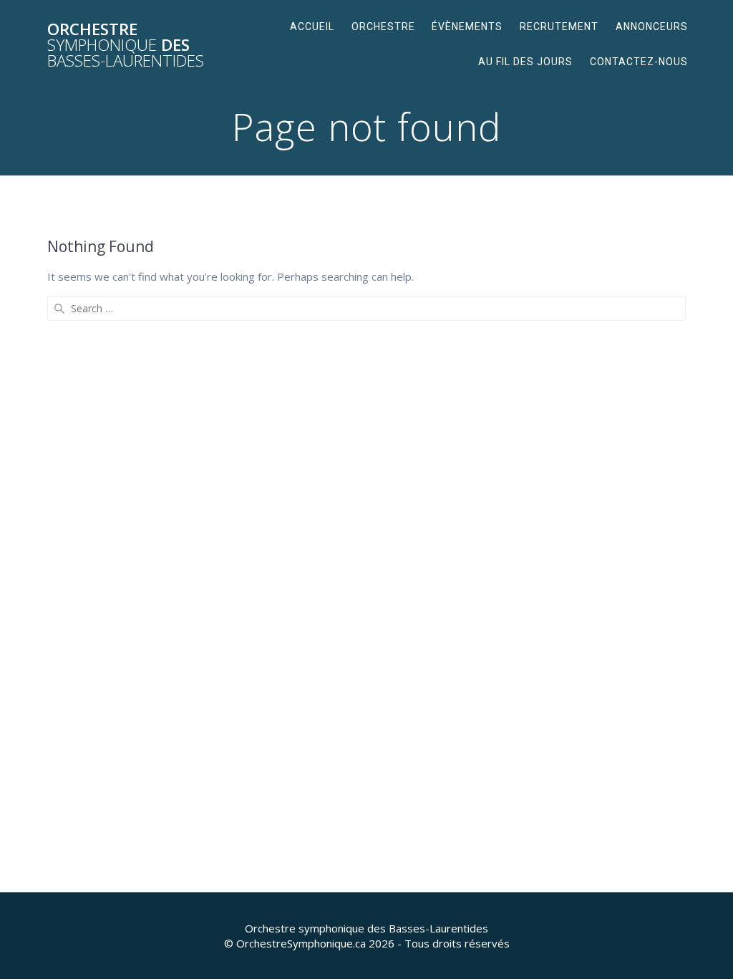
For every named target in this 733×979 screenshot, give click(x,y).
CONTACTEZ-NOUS (639, 61)
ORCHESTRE (383, 26)
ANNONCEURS (652, 26)
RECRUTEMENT (559, 26)
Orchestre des (125, 45)
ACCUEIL (312, 26)
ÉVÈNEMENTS (467, 26)
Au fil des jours (525, 61)
